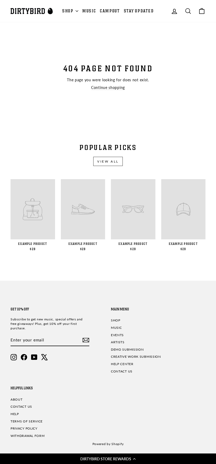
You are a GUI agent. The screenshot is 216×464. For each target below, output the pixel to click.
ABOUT (17, 399)
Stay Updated (139, 11)
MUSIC (89, 11)
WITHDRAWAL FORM (28, 436)
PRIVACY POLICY (24, 428)
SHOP (68, 11)
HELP (15, 414)
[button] (108, 458)
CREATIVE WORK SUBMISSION (136, 357)
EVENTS (117, 335)
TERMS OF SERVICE (27, 421)
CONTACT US (121, 371)
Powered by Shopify (108, 444)
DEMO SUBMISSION (127, 349)
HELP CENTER (122, 364)
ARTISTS (118, 342)
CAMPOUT (110, 11)
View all (108, 161)
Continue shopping (108, 87)
